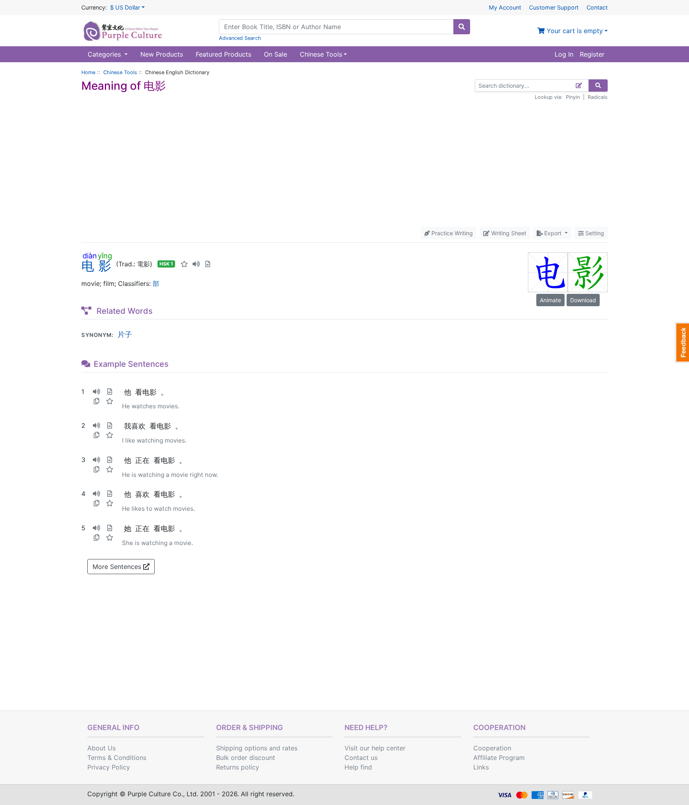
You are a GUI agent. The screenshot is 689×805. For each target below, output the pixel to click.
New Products (161, 54)
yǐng (105, 255)
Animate (550, 300)
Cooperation (492, 748)
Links (481, 767)
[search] (461, 26)
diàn (89, 255)
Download (583, 300)
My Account (505, 7)
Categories (105, 54)
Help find (358, 767)
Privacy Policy (108, 767)
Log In (564, 54)
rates (289, 748)
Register (592, 54)
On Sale (275, 54)
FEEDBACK (682, 342)
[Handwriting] (579, 85)
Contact (597, 7)
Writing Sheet (508, 233)
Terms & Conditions (116, 758)
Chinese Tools (120, 72)
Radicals (598, 97)
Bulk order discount (245, 758)
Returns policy (237, 767)
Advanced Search (240, 38)
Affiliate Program (499, 758)
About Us (101, 748)
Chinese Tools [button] (321, 54)
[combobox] (336, 26)
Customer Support (554, 7)
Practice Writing (451, 233)
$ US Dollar (125, 7)
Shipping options (241, 748)
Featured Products (223, 54)
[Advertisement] (344, 164)
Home (88, 72)
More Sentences (118, 567)
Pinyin (573, 97)
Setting (594, 233)
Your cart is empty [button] (574, 31)
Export (553, 233)
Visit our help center (375, 748)
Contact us (361, 758)
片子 (125, 334)
